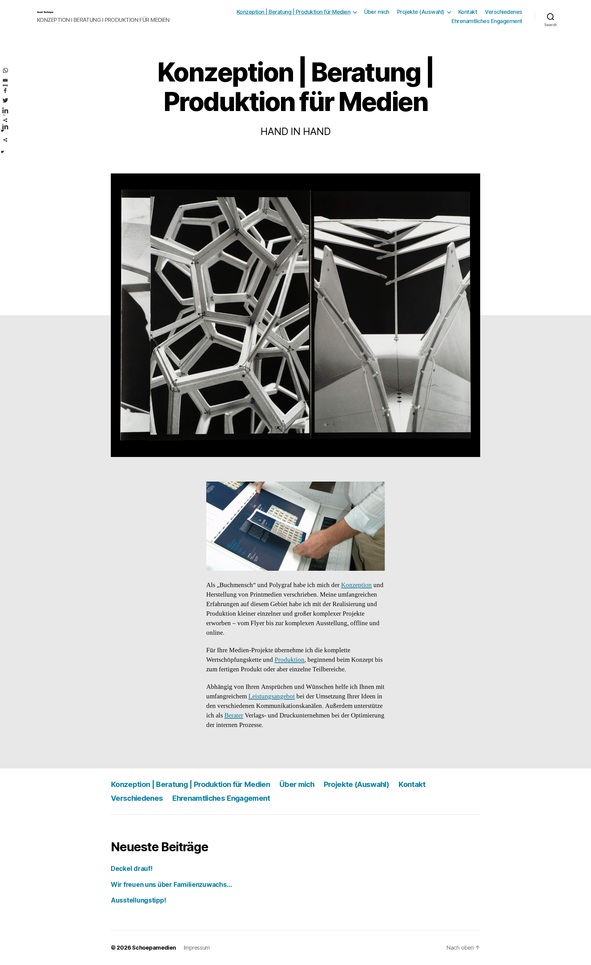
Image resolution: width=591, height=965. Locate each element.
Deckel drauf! (132, 868)
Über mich (376, 12)
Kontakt (467, 12)
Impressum (196, 947)
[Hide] (2, 151)
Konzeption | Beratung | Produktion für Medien (294, 12)
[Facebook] (5, 90)
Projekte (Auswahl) (420, 12)
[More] (5, 140)
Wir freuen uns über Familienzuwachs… (171, 884)
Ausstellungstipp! (138, 900)
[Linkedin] (5, 110)
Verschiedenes (503, 12)
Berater (233, 715)
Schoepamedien (154, 947)
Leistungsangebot (271, 696)
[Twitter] (5, 100)
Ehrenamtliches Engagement (487, 21)
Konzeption (356, 585)
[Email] (5, 80)
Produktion (289, 660)
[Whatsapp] (5, 70)
